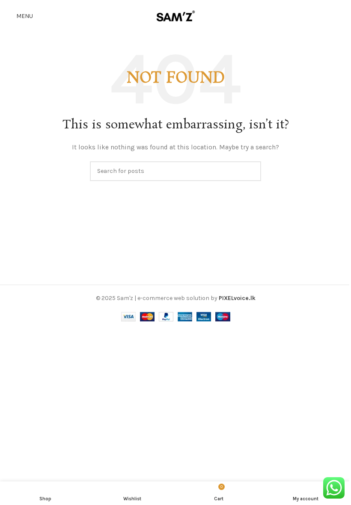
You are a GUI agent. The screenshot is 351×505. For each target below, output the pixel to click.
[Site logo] (175, 15)
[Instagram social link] (328, 16)
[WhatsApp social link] (339, 16)
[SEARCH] (251, 171)
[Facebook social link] (317, 16)
